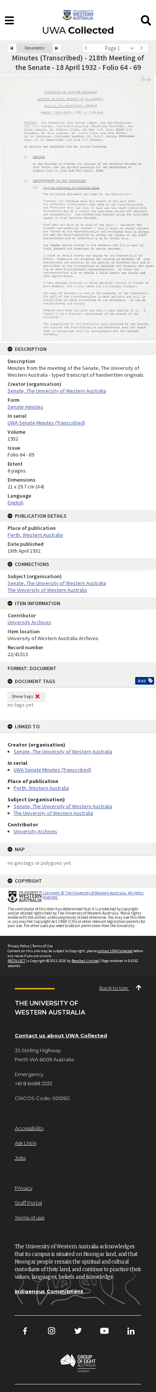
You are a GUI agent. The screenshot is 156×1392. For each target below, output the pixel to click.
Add (142, 680)
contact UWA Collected (115, 950)
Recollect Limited (85, 960)
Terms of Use (42, 945)
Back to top (114, 988)
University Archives (35, 831)
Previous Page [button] (88, 48)
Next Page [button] (142, 48)
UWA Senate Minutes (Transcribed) (52, 769)
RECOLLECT (16, 960)
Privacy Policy (19, 945)
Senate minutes (25, 406)
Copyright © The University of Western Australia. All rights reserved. (93, 895)
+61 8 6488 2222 (33, 1083)
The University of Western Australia (53, 813)
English (15, 502)
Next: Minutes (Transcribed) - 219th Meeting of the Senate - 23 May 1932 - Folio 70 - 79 (57, 48)
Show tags (22, 696)
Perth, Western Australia (41, 788)
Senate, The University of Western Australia (63, 751)
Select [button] (134, 48)
